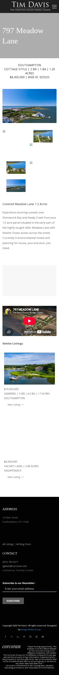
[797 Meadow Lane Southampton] (16, 138)
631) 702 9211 (10, 561)
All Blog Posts (23, 544)
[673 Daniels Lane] (29, 441)
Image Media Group (31, 629)
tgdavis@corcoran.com (14, 566)
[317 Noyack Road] (29, 369)
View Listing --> (16, 404)
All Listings (8, 544)
